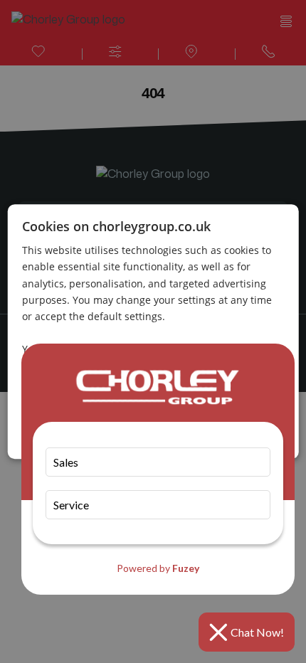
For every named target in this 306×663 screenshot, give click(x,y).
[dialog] (153, 331)
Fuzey (185, 568)
